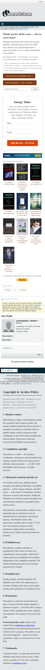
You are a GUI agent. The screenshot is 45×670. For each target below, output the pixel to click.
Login (40, 1)
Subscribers (6, 340)
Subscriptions (7, 336)
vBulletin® (33, 377)
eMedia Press (23, 29)
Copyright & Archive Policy (22, 384)
